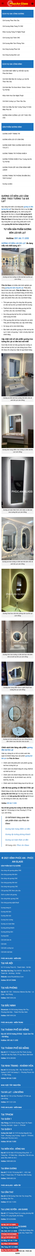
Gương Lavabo (7, 184)
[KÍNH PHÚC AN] (18, 3)
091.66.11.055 (21, 238)
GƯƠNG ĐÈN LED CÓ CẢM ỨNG (13, 139)
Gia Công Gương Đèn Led (11, 55)
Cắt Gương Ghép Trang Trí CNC (13, 26)
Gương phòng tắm (7, 932)
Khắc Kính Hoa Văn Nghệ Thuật (13, 96)
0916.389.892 (11, 1058)
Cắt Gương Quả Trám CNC (11, 38)
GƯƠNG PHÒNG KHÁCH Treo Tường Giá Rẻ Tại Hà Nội (17, 160)
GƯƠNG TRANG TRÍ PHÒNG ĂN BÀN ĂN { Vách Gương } (16, 177)
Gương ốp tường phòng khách (17, 834)
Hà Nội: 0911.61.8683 (8, 1225)
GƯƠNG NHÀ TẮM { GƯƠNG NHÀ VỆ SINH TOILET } (17, 146)
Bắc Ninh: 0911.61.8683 (9, 1231)
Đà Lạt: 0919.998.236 (8, 1237)
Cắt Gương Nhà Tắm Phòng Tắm (13, 43)
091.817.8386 (11, 980)
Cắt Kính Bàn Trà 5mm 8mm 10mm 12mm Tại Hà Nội (16, 88)
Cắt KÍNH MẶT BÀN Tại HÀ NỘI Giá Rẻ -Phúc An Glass (16, 72)
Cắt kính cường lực (7, 948)
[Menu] (2, 3)
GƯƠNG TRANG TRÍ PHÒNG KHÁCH (15, 153)
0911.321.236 (11, 1102)
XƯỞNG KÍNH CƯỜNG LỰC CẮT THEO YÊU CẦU (17, 116)
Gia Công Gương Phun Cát (11, 49)
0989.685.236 (11, 1161)
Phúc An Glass (23, 845)
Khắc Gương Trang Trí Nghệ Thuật (14, 32)
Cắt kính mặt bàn (6, 952)
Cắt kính (3, 944)
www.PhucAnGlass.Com (15, 977)
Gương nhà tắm (6, 912)
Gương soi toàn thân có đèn (16, 840)
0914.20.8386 (11, 1219)
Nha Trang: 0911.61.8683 (9, 1247)
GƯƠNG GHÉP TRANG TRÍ (11, 134)
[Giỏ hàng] (32, 3)
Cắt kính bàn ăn (6, 940)
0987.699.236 (11, 998)
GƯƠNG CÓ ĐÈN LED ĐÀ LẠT (13, 243)
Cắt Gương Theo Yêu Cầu (11, 20)
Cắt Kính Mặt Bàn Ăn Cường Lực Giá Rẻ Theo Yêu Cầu (16, 80)
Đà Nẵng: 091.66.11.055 (9, 1241)
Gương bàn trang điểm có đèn (17, 829)
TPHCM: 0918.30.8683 (9, 1234)
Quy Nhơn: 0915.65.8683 (9, 1244)
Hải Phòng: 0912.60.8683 (9, 1228)
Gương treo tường (7, 920)
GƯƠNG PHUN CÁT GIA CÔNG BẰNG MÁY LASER (17, 168)
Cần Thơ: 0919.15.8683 (9, 1250)
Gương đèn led (6, 916)
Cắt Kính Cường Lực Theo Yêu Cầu (14, 101)
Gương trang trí (6, 908)
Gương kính (5, 936)
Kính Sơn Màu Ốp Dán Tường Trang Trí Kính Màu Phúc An (17, 108)
